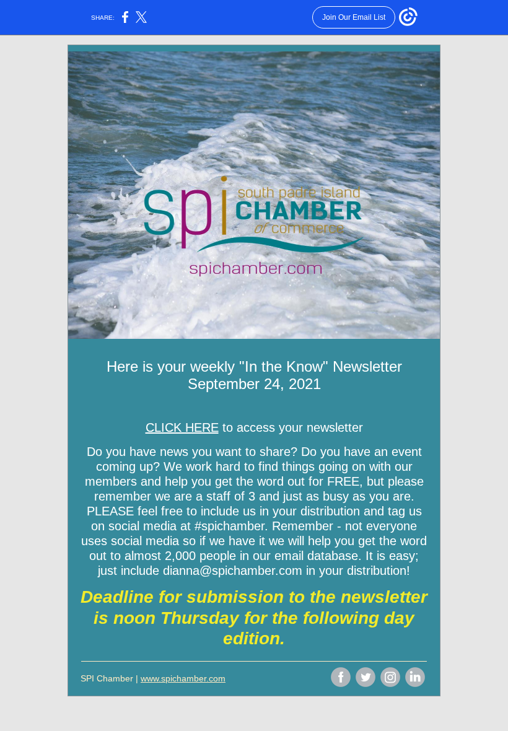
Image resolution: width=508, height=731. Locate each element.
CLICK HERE (182, 427)
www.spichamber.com (183, 678)
